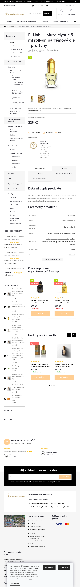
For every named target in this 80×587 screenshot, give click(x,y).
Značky (10, 194)
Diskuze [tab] (40, 173)
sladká (72, 239)
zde (30, 579)
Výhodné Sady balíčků (15, 62)
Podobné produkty (39, 179)
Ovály (14, 167)
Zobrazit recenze (26, 443)
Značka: (32, 137)
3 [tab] (53, 385)
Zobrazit (40, 314)
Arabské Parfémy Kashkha (39, 507)
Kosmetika (11, 67)
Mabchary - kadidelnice (13, 131)
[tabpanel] (40, 297)
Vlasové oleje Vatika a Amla (16, 98)
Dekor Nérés (16, 164)
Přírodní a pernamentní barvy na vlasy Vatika (18, 92)
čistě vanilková (58, 234)
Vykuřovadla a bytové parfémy (16, 139)
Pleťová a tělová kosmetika (15, 112)
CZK (70, 6)
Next (74, 335)
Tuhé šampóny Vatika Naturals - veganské (18, 84)
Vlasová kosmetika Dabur (16, 71)
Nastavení (15, 584)
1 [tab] (49, 385)
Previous (69, 335)
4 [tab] (54, 385)
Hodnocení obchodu (9, 6)
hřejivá (48, 239)
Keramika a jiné (13, 146)
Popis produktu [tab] (40, 168)
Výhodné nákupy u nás (15, 184)
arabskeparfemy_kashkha (62, 507)
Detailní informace (33, 111)
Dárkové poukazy (13, 189)
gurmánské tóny (69, 234)
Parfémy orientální (16, 53)
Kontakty (32, 524)
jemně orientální (63, 239)
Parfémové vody (15, 56)
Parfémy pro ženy (16, 46)
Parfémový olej (69, 227)
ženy (73, 250)
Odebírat (65, 477)
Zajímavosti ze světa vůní (37, 547)
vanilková (52, 242)
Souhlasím (64, 568)
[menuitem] (9, 22)
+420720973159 (59, 503)
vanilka (49, 234)
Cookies (32, 544)
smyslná (45, 242)
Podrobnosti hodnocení (53, 50)
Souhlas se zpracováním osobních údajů (37, 530)
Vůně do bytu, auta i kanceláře (14, 120)
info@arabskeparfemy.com (39, 503)
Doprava (32, 534)
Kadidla (12, 135)
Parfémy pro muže (16, 49)
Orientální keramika (16, 153)
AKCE (10, 179)
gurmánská (60, 242)
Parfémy (11, 42)
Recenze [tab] (64, 168)
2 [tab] (51, 385)
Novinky (10, 174)
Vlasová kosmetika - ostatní (18, 103)
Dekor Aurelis (16, 157)
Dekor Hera (15, 160)
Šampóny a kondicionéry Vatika (16, 77)
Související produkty (63, 173)
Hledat (47, 13)
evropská (54, 239)
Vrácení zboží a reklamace (37, 541)
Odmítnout (49, 568)
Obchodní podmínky (36, 526)
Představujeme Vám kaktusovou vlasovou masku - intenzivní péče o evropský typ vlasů (14, 561)
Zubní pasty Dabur (16, 108)
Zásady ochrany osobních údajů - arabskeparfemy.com (43, 482)
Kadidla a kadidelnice (15, 126)
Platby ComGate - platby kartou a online (37, 537)
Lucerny (12, 150)
